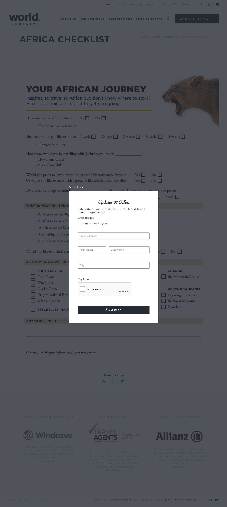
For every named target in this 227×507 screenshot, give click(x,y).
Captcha (83, 279)
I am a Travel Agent (95, 223)
